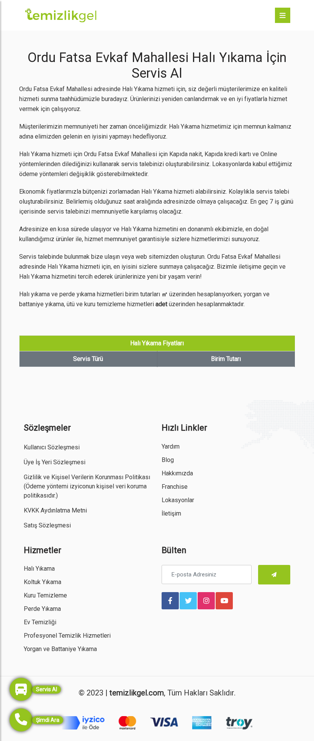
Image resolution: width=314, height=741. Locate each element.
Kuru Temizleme (45, 595)
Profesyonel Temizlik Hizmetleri (67, 635)
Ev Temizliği (40, 622)
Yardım (171, 446)
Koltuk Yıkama (42, 582)
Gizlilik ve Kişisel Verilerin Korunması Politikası (87, 477)
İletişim (171, 513)
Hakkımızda (177, 473)
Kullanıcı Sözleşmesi (52, 447)
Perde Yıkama (42, 608)
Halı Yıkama (39, 568)
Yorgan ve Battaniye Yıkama (60, 649)
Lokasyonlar (178, 500)
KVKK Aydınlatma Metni (55, 510)
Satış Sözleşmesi (47, 525)
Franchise (175, 486)
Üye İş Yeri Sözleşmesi (54, 462)
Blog (168, 460)
